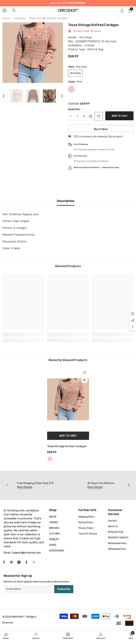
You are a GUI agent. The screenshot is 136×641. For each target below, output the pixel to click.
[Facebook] (3, 562)
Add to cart (119, 115)
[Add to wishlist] (99, 116)
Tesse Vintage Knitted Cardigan (67, 446)
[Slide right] (129, 485)
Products (19, 18)
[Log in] (122, 10)
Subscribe (63, 589)
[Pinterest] (11, 562)
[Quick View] (84, 380)
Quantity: (74, 109)
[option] (32, 52)
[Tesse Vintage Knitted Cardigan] (68, 399)
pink (49, 458)
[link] (23, 334)
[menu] (4, 10)
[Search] (14, 10)
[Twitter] (33, 562)
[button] (3, 96)
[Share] (92, 116)
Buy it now (101, 129)
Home (6, 18)
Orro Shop (85, 37)
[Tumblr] (26, 562)
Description (65, 201)
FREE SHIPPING (76, 3)
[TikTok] (18, 562)
